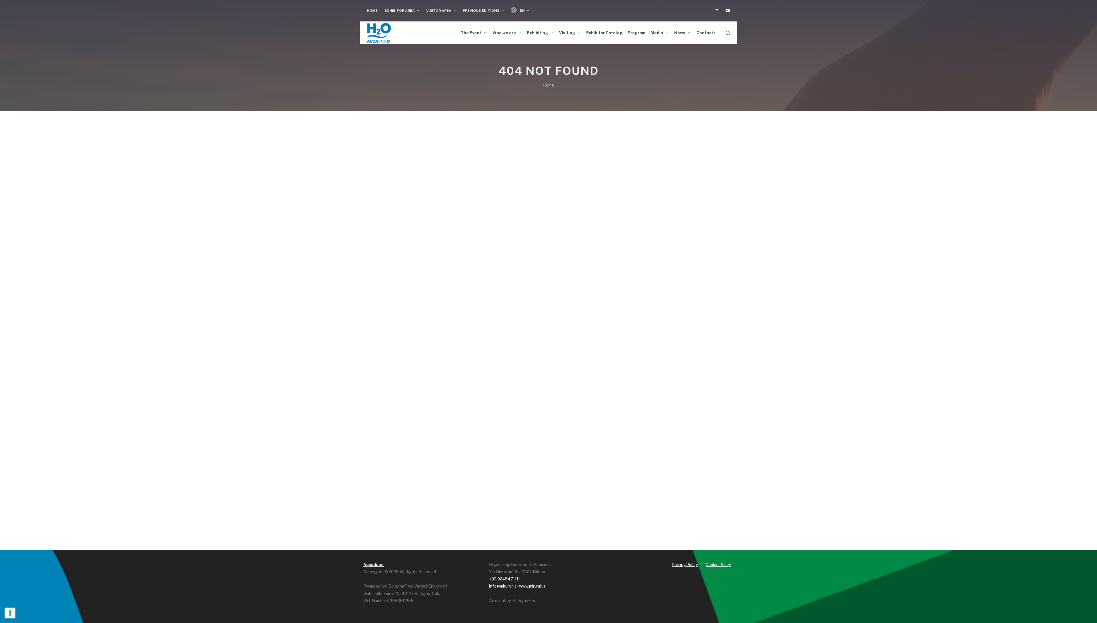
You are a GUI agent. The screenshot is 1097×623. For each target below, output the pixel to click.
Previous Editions (481, 11)
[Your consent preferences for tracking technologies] (10, 613)
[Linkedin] (716, 10)
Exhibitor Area (400, 11)
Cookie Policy (718, 564)
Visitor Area (439, 11)
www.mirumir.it (532, 586)
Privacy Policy (685, 564)
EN (522, 11)
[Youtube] (728, 10)
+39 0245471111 (504, 579)
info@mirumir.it (502, 586)
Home (372, 11)
